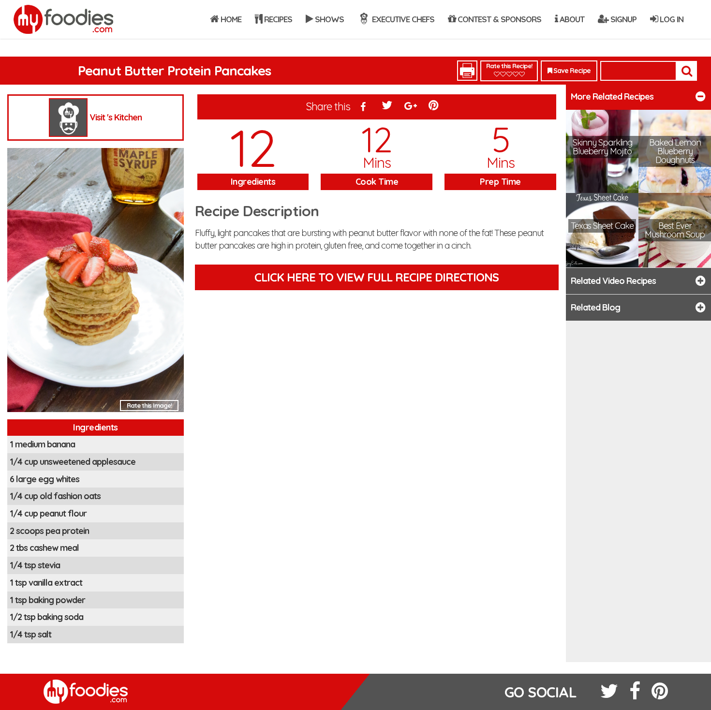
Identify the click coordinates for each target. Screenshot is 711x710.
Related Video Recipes (613, 280)
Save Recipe (571, 70)
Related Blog (595, 307)
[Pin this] (434, 107)
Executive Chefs (402, 19)
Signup (622, 19)
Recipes (277, 19)
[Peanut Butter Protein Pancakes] (95, 282)
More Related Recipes (612, 96)
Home (230, 19)
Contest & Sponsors (498, 19)
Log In (670, 19)
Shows (328, 19)
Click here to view (376, 277)
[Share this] (363, 107)
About (571, 19)
